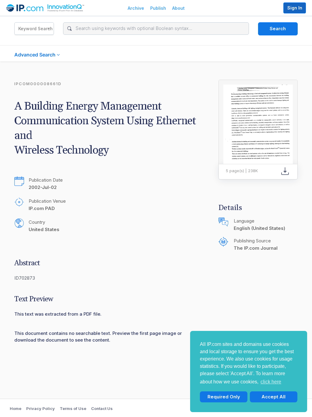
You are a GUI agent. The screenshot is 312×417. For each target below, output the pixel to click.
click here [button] (271, 381)
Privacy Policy (40, 408)
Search (278, 28)
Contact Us (102, 408)
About (178, 8)
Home (15, 408)
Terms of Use (73, 408)
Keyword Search (35, 28)
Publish (158, 8)
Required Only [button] (223, 397)
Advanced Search (35, 55)
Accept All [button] (273, 397)
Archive (136, 8)
